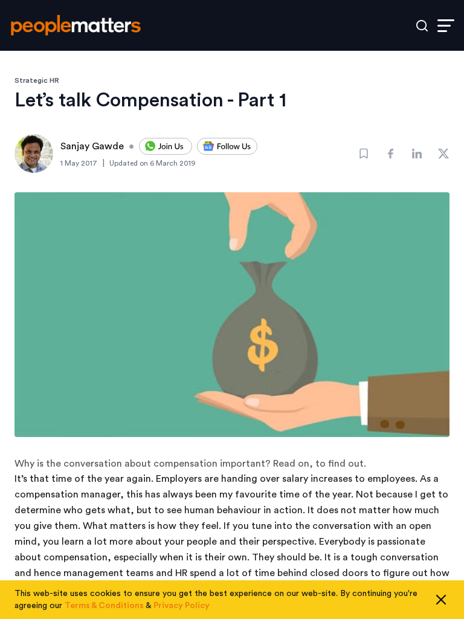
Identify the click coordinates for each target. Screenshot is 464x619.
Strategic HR (36, 80)
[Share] (390, 153)
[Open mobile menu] (445, 25)
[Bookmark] (364, 153)
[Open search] (422, 25)
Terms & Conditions (104, 605)
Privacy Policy (181, 605)
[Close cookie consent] (441, 599)
